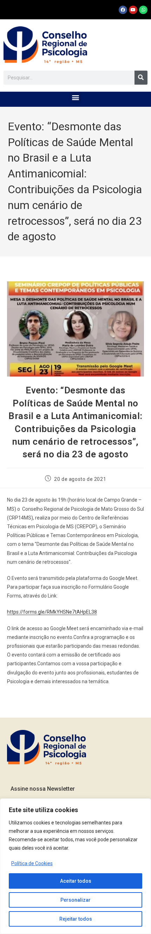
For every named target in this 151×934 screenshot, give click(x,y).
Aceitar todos (75, 881)
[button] (75, 97)
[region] (75, 866)
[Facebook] (123, 10)
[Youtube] (133, 10)
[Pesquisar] (140, 78)
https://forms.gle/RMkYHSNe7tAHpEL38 (52, 612)
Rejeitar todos (75, 919)
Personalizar (75, 900)
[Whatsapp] (143, 10)
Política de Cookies (32, 863)
